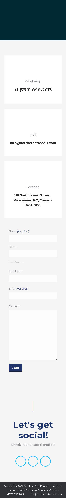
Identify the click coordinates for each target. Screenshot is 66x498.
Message (14, 306)
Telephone (15, 271)
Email (18, 288)
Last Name (16, 262)
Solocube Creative (48, 490)
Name (13, 246)
